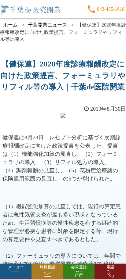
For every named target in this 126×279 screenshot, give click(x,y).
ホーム (10, 24)
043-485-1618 (110, 9)
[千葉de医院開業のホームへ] (30, 9)
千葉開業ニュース (47, 24)
